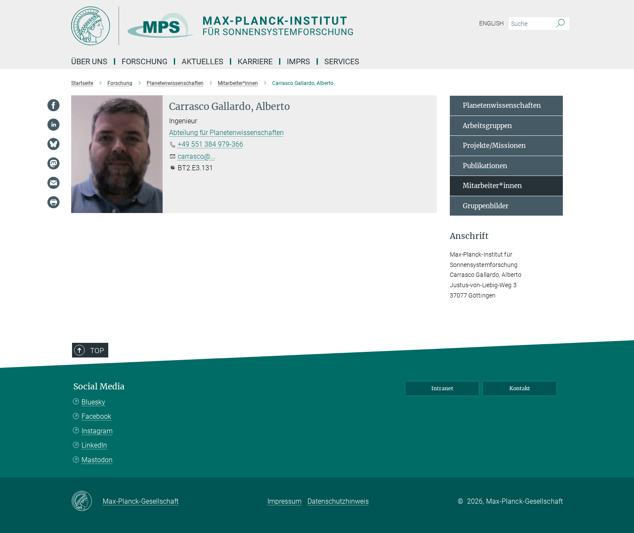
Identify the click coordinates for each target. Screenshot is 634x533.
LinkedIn (94, 445)
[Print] (53, 202)
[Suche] (560, 24)
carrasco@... (197, 156)
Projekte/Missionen (494, 145)
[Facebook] (53, 105)
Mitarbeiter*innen (492, 186)
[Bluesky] (53, 144)
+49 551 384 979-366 (210, 144)
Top (97, 350)
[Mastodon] (53, 163)
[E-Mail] (53, 182)
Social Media (99, 387)
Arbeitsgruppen (487, 126)
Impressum (284, 501)
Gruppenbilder (485, 206)
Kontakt (519, 388)
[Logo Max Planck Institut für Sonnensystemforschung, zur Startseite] (233, 25)
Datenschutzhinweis (338, 501)
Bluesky (93, 402)
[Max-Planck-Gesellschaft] (87, 501)
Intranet (442, 388)
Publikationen (485, 166)
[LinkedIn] (53, 124)
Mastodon (97, 460)
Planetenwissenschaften (502, 105)
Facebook (96, 416)
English (491, 23)
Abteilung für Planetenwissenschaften (226, 133)
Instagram (97, 431)
